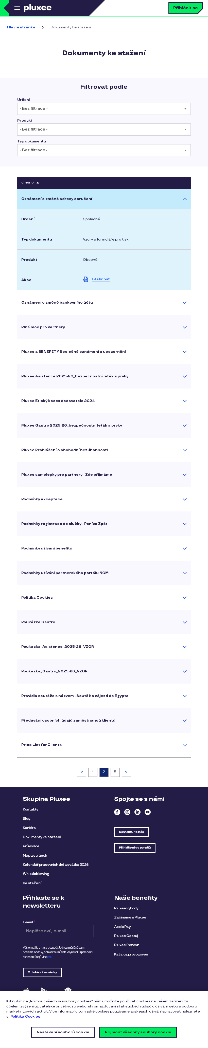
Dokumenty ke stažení (42, 837)
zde (49, 957)
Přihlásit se (185, 8)
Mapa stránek (35, 855)
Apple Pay (122, 927)
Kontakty (30, 809)
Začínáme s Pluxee (130, 917)
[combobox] (103, 109)
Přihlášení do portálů (135, 848)
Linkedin (137, 812)
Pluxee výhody (126, 908)
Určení (23, 100)
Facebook (117, 812)
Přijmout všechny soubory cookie (138, 1032)
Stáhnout (101, 279)
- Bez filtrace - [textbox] (33, 108)
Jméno (30, 183)
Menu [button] (16, 8)
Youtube (148, 812)
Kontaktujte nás (131, 832)
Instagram (127, 812)
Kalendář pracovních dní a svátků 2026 (56, 864)
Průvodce (31, 846)
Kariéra (29, 828)
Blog (26, 818)
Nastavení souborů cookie (63, 1032)
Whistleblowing (36, 874)
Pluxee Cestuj (126, 936)
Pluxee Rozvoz (126, 945)
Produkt (24, 120)
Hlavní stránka (21, 27)
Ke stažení (32, 883)
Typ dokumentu (31, 141)
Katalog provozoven (131, 954)
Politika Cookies (25, 1016)
